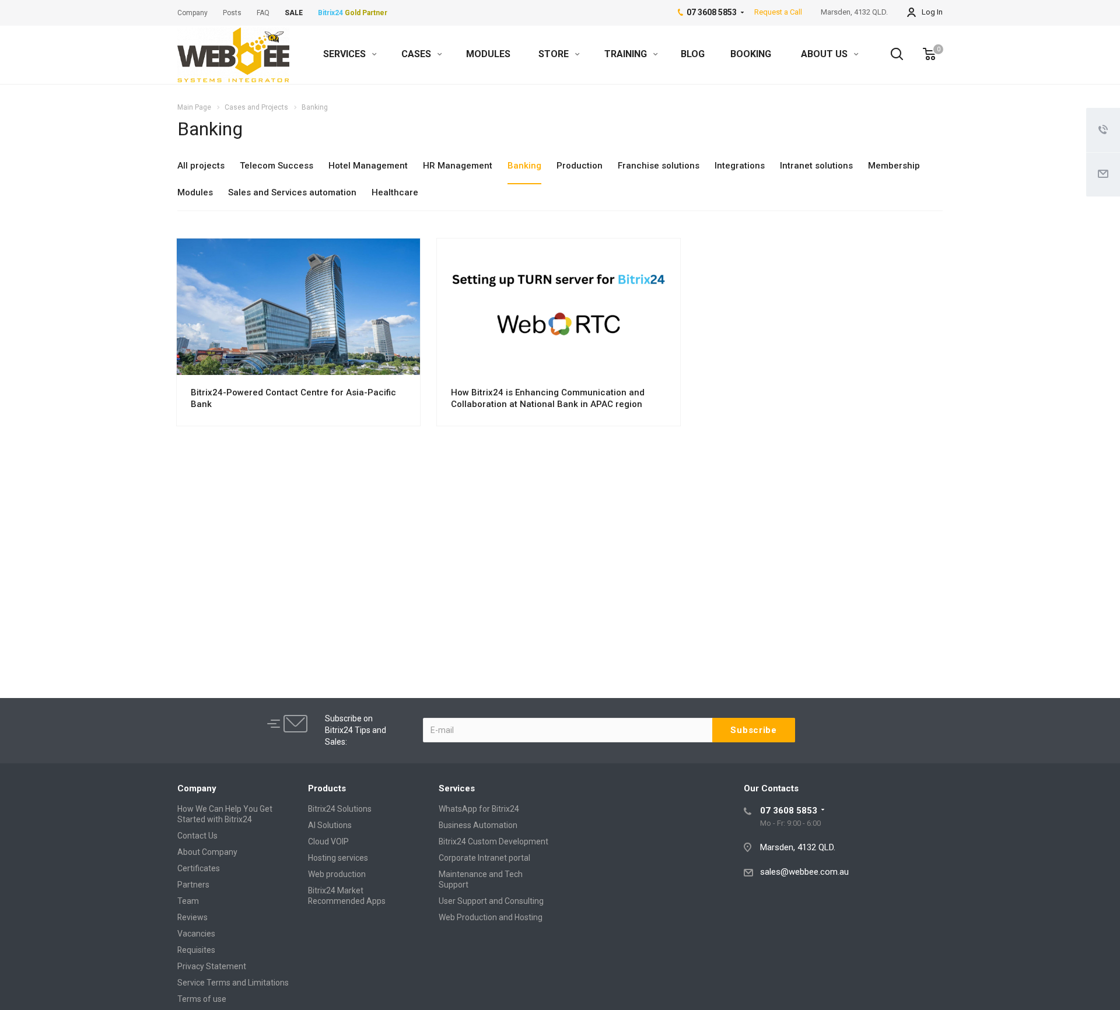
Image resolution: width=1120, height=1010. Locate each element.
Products (327, 788)
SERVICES (345, 53)
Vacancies (196, 933)
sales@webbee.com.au (804, 872)
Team (188, 901)
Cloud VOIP (328, 841)
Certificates (198, 868)
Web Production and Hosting (490, 917)
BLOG (693, 53)
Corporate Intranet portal (484, 857)
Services (457, 788)
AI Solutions (330, 825)
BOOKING (750, 53)
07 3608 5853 (788, 810)
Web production (337, 874)
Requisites (196, 950)
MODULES (488, 53)
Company (196, 788)
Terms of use (201, 999)
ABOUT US (825, 53)
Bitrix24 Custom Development (493, 841)
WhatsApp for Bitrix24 (479, 808)
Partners (193, 884)
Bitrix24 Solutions (340, 808)
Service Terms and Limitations (233, 982)
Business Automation (478, 825)
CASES (417, 53)
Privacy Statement (211, 966)
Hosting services (338, 857)
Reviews (192, 917)
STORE (554, 53)
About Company (207, 852)
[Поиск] (891, 54)
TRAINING (626, 53)
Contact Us (197, 835)
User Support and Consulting (491, 901)
